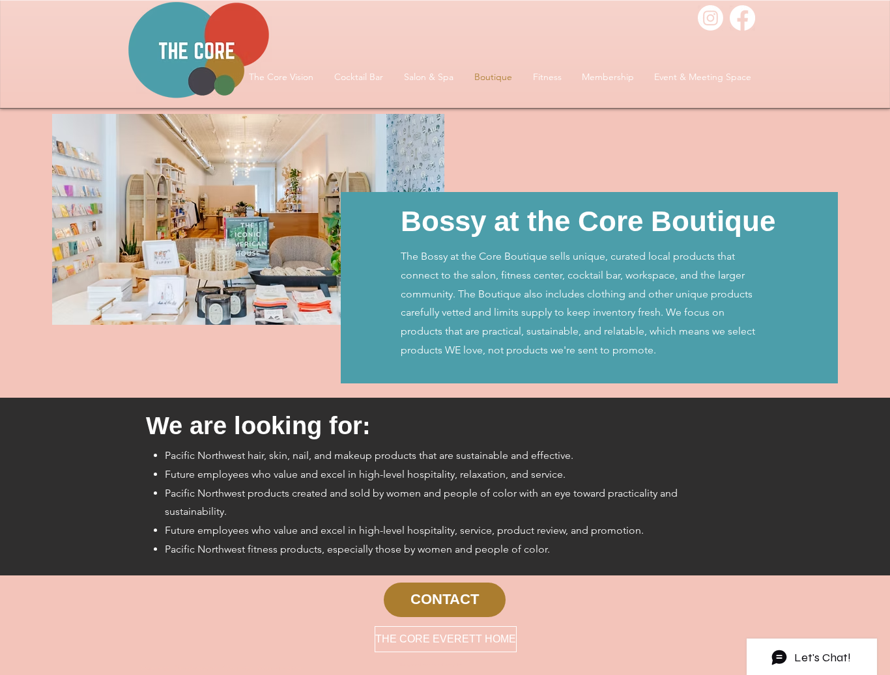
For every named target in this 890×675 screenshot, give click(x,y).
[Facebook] (742, 18)
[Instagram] (710, 18)
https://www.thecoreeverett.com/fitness (431, 664)
